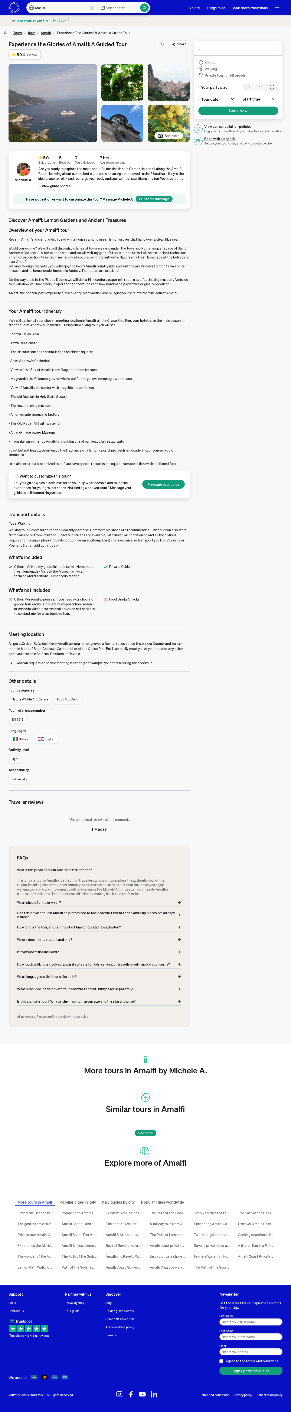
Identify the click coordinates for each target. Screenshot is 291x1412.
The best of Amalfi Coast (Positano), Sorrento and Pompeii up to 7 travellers (124, 1223)
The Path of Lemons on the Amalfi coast (168, 1234)
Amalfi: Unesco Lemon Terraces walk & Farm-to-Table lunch (80, 1245)
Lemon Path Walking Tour (36, 1267)
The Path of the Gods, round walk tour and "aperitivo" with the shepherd (80, 1256)
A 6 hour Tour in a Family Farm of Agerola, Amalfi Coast (257, 1245)
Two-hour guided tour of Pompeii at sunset (213, 1234)
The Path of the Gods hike (257, 1213)
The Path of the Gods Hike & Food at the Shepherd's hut (168, 1213)
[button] (53, 103)
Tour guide (72, 1311)
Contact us (16, 1311)
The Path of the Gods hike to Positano (213, 1267)
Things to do (215, 8)
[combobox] (259, 99)
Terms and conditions (214, 1395)
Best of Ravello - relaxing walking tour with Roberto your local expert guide (124, 1245)
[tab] (35, 1202)
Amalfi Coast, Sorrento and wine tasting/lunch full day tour (124, 1267)
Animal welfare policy (119, 1327)
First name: (226, 1316)
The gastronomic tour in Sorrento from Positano (36, 1223)
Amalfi (46, 32)
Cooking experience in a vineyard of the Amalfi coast (257, 1234)
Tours (17, 32)
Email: (223, 1346)
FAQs (12, 1303)
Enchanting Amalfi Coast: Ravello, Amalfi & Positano (213, 1223)
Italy (31, 32)
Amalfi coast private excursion (168, 1245)
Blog (108, 1303)
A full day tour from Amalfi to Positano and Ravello (168, 1223)
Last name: (226, 1331)
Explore (194, 8)
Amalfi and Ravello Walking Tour (124, 1256)
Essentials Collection (119, 1319)
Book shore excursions (250, 8)
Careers (110, 1335)
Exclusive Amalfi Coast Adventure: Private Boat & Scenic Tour (124, 1213)
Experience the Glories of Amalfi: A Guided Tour (36, 1245)
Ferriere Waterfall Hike (212, 1256)
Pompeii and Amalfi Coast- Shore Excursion (80, 1213)
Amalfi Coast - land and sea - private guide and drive (80, 1223)
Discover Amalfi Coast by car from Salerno (257, 1223)
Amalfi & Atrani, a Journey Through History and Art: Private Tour (124, 1234)
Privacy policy (242, 1395)
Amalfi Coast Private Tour (257, 1256)
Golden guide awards (119, 1311)
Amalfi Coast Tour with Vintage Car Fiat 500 (80, 1234)
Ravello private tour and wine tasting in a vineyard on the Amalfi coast (213, 1245)
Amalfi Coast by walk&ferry (168, 1267)
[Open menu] (277, 7)
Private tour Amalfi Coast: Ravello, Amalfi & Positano (36, 1234)
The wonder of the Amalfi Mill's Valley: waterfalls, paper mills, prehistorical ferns (36, 1256)
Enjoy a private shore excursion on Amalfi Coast (168, 1256)
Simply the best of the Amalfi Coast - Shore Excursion (213, 1213)
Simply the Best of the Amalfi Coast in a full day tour (36, 1213)
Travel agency (74, 1303)
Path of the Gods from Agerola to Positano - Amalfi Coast (80, 1267)
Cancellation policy (269, 1395)
